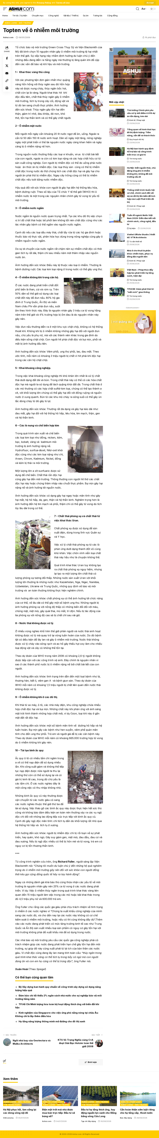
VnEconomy (8, 1118)
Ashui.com (8, 37)
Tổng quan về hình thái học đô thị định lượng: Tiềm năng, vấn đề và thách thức (141, 132)
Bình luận (92, 1062)
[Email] (7, 73)
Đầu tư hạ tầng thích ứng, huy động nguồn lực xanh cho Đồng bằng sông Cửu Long (98, 1113)
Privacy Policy (44, 3)
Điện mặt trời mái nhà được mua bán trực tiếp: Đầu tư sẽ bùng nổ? (58, 1113)
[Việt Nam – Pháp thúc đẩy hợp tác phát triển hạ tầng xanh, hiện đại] (117, 272)
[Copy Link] (7, 80)
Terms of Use (63, 3)
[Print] (7, 88)
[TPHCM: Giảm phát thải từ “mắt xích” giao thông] (117, 292)
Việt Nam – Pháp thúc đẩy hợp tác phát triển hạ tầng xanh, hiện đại (140, 273)
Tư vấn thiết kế (135, 241)
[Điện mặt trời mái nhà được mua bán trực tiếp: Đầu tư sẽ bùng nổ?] (60, 1096)
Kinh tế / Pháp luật (137, 120)
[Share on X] (7, 65)
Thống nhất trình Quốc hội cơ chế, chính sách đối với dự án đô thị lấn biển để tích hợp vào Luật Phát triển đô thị (141, 196)
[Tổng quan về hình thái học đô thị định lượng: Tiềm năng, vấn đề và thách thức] (117, 132)
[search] (137, 8)
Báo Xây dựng (126, 1118)
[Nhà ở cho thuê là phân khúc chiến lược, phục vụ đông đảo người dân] (117, 253)
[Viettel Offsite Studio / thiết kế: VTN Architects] (117, 237)
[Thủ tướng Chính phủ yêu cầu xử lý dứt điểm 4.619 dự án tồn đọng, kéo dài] (117, 113)
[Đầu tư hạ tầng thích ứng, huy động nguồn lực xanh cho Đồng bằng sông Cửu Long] (99, 1096)
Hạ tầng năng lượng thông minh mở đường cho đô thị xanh (52, 1021)
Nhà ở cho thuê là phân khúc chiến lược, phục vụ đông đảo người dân (140, 253)
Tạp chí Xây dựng (88, 1121)
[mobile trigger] (5, 9)
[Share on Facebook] (7, 58)
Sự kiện (132, 228)
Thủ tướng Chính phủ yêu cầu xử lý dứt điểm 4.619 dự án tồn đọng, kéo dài (141, 113)
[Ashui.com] (21, 9)
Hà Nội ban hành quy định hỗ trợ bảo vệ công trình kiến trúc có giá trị (140, 151)
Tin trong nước (135, 159)
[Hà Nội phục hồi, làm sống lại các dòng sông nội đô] (21, 1096)
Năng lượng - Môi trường (18, 23)
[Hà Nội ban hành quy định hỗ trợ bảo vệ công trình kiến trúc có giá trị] (117, 151)
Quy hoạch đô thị (136, 139)
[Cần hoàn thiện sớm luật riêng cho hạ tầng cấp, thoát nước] (138, 1096)
